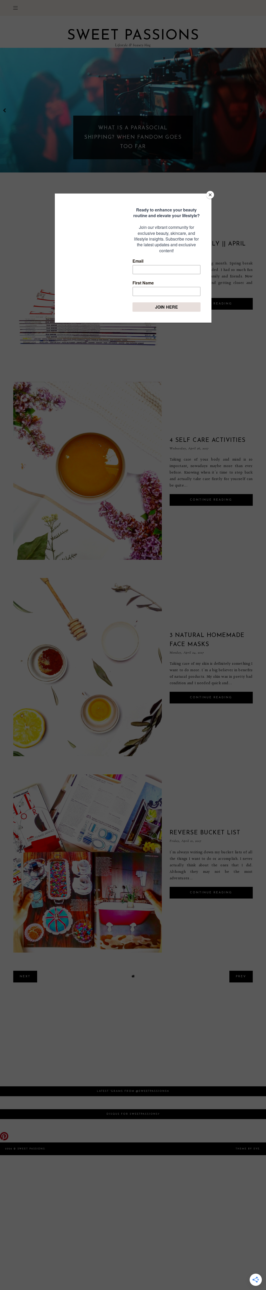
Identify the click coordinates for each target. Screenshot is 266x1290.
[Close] (210, 195)
